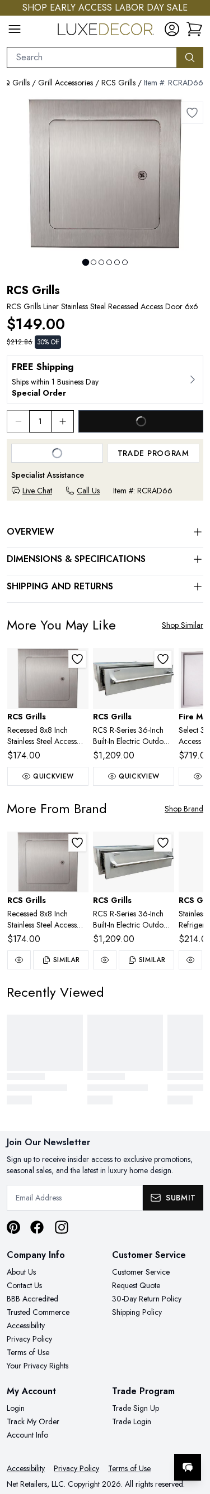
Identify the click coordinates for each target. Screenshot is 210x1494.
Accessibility (26, 1325)
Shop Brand (184, 808)
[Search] (189, 57)
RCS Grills (118, 82)
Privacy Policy (29, 1338)
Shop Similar (182, 625)
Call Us (88, 490)
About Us (21, 1271)
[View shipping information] (105, 379)
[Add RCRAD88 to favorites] (77, 659)
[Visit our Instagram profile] (61, 1227)
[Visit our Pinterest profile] (13, 1227)
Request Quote (136, 1285)
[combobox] (91, 57)
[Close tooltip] (192, 1433)
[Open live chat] (187, 1467)
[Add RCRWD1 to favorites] (163, 659)
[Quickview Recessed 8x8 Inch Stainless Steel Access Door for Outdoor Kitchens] (19, 959)
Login (16, 1408)
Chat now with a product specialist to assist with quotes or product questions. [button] (124, 1438)
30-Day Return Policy (146, 1298)
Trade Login (131, 1421)
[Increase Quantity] (63, 421)
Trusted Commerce (38, 1312)
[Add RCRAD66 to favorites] (192, 113)
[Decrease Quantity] (18, 421)
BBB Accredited (32, 1298)
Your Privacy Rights (37, 1365)
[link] (194, 29)
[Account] (172, 29)
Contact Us (24, 1285)
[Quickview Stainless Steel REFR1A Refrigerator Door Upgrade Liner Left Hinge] (190, 959)
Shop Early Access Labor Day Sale (105, 7)
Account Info (27, 1434)
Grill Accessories (65, 82)
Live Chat (37, 490)
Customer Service (141, 1271)
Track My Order (33, 1421)
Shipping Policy (137, 1312)
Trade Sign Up (135, 1408)
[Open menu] (14, 29)
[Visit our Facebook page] (37, 1227)
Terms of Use (28, 1352)
